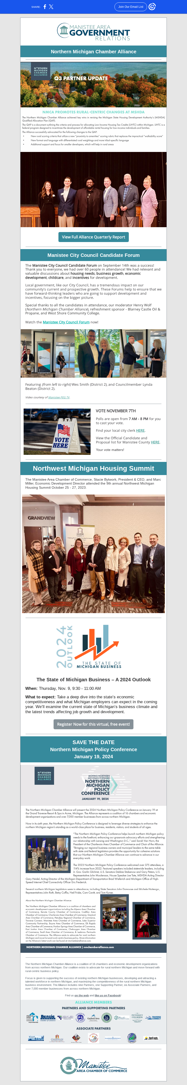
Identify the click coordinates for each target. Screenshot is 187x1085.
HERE (140, 430)
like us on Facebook (108, 995)
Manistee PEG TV (58, 397)
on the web (82, 995)
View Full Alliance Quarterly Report (93, 237)
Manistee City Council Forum (66, 322)
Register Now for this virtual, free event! (93, 724)
